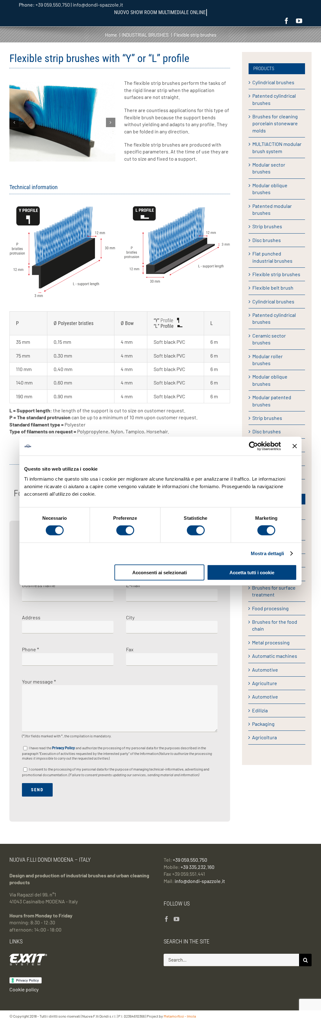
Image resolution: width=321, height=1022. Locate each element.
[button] (14, 122)
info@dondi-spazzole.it (98, 5)
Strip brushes (267, 226)
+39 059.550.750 (52, 5)
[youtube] (299, 21)
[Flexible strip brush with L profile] (177, 208)
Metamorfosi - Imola (180, 1016)
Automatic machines (274, 656)
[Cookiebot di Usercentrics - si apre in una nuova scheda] (253, 446)
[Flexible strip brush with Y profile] (62, 208)
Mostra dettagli (267, 553)
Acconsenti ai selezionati (159, 572)
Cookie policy (24, 989)
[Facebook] (166, 919)
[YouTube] (176, 919)
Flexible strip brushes (276, 274)
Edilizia (260, 710)
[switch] (125, 530)
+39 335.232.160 (197, 867)
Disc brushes (266, 240)
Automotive (265, 670)
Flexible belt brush (272, 288)
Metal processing (271, 642)
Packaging (263, 724)
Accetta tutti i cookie (251, 572)
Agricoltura (264, 737)
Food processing (270, 608)
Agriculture (264, 683)
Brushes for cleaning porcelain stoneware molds (275, 123)
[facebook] (286, 21)
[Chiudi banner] (294, 446)
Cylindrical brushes (273, 82)
